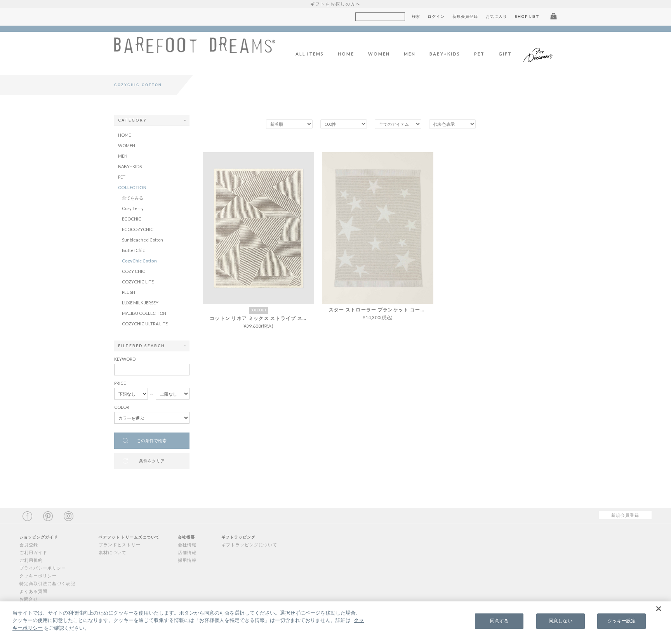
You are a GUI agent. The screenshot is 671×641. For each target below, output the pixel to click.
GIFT (505, 53)
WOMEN (379, 53)
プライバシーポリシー (42, 567)
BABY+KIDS (444, 53)
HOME (346, 53)
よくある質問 (33, 591)
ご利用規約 (31, 560)
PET (479, 53)
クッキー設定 (622, 621)
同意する (499, 621)
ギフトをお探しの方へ (335, 3)
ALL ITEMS (310, 53)
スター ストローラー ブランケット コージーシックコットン (381, 310)
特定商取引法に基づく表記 (47, 583)
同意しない (560, 621)
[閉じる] (658, 608)
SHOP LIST (527, 16)
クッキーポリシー (38, 575)
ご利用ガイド (33, 552)
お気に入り (496, 16)
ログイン (436, 16)
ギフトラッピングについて (249, 544)
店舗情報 (187, 552)
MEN (409, 53)
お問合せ (28, 598)
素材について (113, 552)
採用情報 (187, 560)
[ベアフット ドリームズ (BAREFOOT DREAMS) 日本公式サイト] (194, 49)
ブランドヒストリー (120, 544)
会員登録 (28, 544)
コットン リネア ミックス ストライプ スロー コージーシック (262, 318)
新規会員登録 (465, 16)
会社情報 (187, 544)
